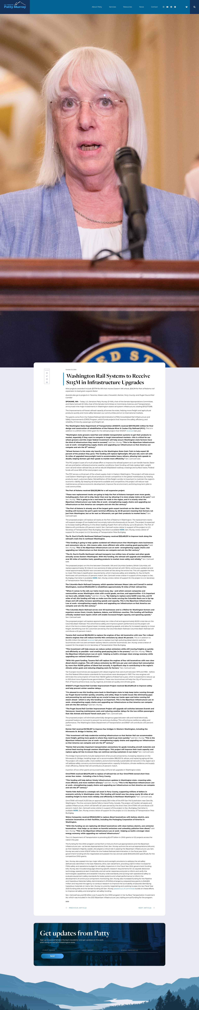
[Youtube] (167, 7)
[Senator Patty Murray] (15, 11)
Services (112, 7)
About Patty (97, 7)
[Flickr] (175, 7)
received (130, 431)
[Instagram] (163, 7)
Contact (154, 7)
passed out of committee (124, 889)
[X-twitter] (179, 7)
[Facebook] (171, 7)
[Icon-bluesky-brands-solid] (186, 7)
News (141, 7)
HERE (122, 530)
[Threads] (182, 7)
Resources (127, 7)
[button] (194, 7)
